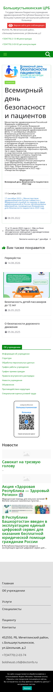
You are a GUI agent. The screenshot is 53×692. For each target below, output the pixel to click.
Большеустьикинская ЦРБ (26, 7)
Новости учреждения (12, 380)
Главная (8, 583)
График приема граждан (13, 371)
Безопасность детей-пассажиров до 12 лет (25, 303)
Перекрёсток (13, 258)
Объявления (10, 82)
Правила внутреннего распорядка (18, 375)
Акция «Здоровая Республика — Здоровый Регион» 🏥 (25, 490)
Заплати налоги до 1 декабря (33, 239)
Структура (6, 358)
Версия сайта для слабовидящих (29, 25)
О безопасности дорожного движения (22, 325)
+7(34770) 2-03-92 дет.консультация (19, 44)
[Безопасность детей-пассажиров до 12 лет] (26, 273)
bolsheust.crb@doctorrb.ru (20, 662)
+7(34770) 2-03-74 (14, 655)
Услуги (7, 602)
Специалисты (11, 609)
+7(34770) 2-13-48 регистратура (17, 38)
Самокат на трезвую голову (21, 463)
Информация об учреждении (16, 353)
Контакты (9, 627)
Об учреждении (13, 591)
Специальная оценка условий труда (19, 393)
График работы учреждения (15, 367)
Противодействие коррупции (16, 389)
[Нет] (49, 681)
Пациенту (9, 620)
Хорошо (27, 688)
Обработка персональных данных (18, 362)
